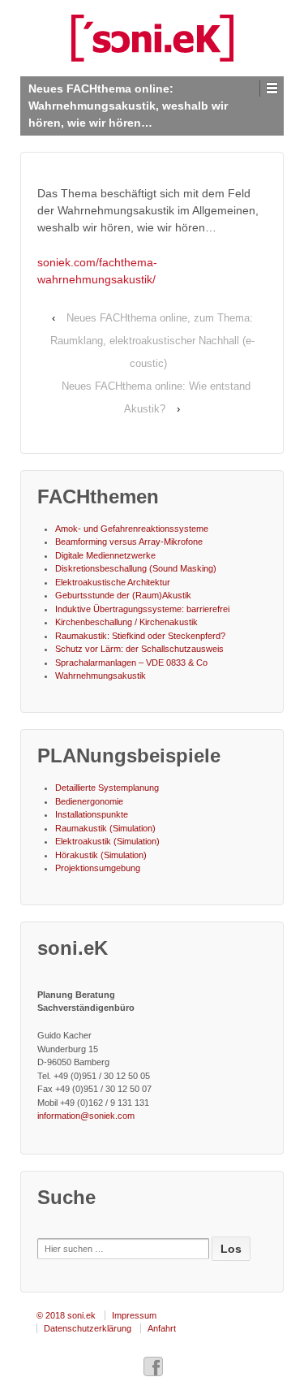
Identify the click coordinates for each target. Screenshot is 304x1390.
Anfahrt (162, 1328)
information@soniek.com (86, 1115)
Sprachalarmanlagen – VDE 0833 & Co (131, 662)
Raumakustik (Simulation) (105, 828)
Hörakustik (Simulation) (101, 855)
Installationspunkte (91, 814)
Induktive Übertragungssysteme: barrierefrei (142, 609)
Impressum (134, 1315)
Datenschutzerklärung (87, 1328)
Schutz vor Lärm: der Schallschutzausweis (139, 649)
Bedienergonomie (89, 801)
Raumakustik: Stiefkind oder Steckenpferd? (140, 636)
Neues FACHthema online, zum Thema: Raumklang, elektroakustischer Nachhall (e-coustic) (152, 340)
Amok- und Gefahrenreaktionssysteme (131, 528)
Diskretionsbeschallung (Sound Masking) (135, 568)
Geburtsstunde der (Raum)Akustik (123, 595)
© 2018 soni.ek (66, 1315)
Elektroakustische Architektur (112, 582)
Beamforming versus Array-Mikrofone (129, 541)
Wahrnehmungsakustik (100, 675)
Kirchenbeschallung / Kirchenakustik (126, 622)
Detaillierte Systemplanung (107, 787)
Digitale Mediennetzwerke (105, 555)
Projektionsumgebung (97, 868)
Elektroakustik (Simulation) (107, 841)
